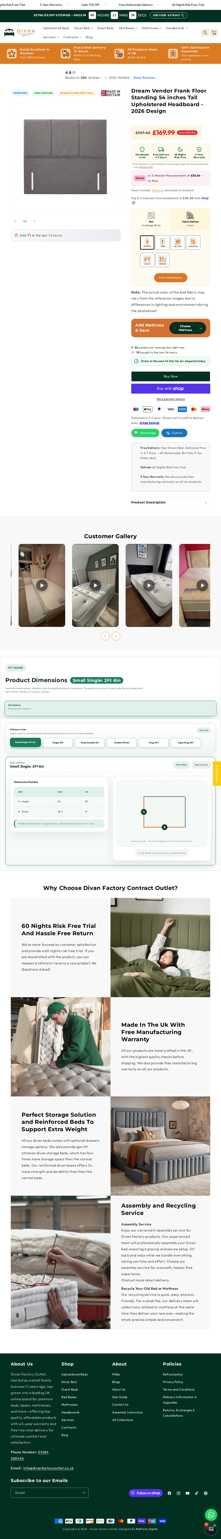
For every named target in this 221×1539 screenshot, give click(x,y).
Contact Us (120, 1405)
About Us (119, 1389)
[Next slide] (116, 636)
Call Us (177, 433)
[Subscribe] (83, 1493)
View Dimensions (170, 277)
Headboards (71, 1412)
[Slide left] (15, 221)
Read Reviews (145, 77)
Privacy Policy (173, 1382)
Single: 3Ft (57, 742)
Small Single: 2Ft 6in (25, 742)
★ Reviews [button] (217, 773)
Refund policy (173, 1374)
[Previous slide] (105, 636)
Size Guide (120, 1397)
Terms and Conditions (179, 1389)
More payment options (171, 399)
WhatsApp (148, 433)
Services (68, 1420)
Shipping (157, 190)
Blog (65, 1435)
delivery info (146, 167)
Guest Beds (70, 1389)
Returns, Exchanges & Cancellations (179, 1413)
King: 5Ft (153, 742)
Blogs (116, 1382)
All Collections (122, 1420)
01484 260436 (149, 423)
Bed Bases (69, 1397)
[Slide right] (34, 221)
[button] (83, 28)
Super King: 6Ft (185, 742)
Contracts (69, 1427)
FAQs (116, 1374)
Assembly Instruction (127, 1412)
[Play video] (42, 585)
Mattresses (70, 1405)
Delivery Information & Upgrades (179, 1399)
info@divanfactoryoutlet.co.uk (48, 1468)
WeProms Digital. (147, 1529)
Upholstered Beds (75, 1374)
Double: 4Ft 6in (121, 742)
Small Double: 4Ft (90, 742)
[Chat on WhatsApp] (211, 1515)
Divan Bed (69, 1382)
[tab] (151, 219)
